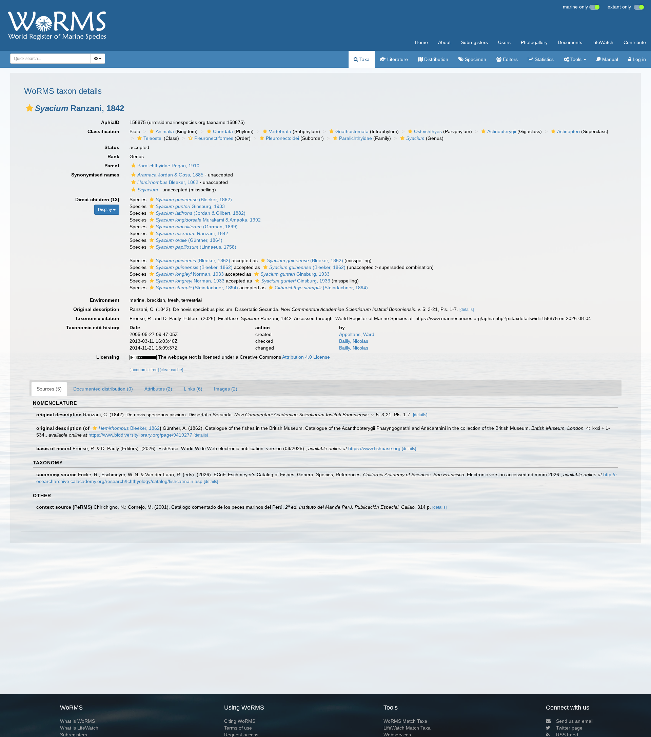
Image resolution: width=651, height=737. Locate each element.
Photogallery (534, 42)
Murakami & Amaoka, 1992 (208, 220)
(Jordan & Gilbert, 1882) (200, 213)
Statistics (543, 59)
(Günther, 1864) (189, 240)
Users (504, 42)
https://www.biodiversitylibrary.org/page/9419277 (140, 435)
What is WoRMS (77, 721)
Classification (103, 131)
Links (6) (193, 389)
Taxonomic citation (97, 318)
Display (105, 209)
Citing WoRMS (239, 721)
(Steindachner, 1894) (197, 287)
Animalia (165, 131)
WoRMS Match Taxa (405, 721)
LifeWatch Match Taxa (407, 728)
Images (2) (225, 389)
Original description (96, 309)
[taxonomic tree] (145, 369)
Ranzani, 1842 (192, 233)
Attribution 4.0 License (306, 357)
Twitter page (569, 728)
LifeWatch (602, 42)
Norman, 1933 (190, 274)
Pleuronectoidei (282, 138)
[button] (29, 108)
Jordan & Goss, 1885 (170, 174)
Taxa (364, 59)
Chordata (223, 131)
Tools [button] (576, 59)
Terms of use (238, 728)
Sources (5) (49, 389)
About (444, 42)
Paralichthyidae (355, 138)
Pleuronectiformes (213, 138)
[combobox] (50, 59)
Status (111, 147)
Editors (509, 59)
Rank (113, 156)
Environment (104, 300)
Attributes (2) (158, 389)
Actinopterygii (501, 131)
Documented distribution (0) (103, 389)
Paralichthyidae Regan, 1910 (168, 165)
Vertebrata (280, 131)
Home (421, 42)
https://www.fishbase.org (374, 448)
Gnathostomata (352, 131)
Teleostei (152, 138)
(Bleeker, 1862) (194, 199)
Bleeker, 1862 (167, 182)
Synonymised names (95, 174)
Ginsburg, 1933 (190, 206)
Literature (397, 59)
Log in (638, 59)
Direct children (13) (97, 199)
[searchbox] (49, 58)
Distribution (435, 59)
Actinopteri (568, 131)
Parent (111, 165)
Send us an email (574, 721)
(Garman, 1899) (197, 226)
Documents (570, 42)
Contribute (635, 42)
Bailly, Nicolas (353, 341)
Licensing (107, 357)
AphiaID (110, 122)
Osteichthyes (428, 131)
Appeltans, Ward (356, 334)
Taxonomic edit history (92, 327)
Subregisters (474, 42)
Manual (609, 59)
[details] (466, 309)
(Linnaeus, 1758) (196, 247)
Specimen (474, 59)
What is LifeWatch (79, 728)
